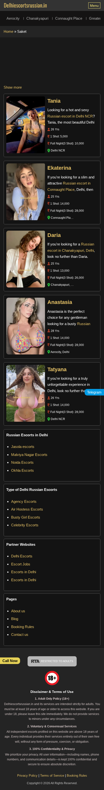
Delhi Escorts (21, 556)
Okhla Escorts (22, 470)
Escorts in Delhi (23, 572)
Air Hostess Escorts (27, 509)
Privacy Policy (27, 775)
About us (18, 611)
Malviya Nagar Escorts (29, 455)
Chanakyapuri (37, 18)
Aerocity (13, 18)
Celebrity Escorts (24, 525)
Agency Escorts (24, 501)
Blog (14, 619)
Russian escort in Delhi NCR (70, 116)
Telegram (94, 392)
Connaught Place (68, 18)
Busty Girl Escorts (25, 517)
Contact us (19, 634)
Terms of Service (52, 775)
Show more (13, 87)
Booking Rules (22, 627)
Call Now (10, 661)
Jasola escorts (22, 447)
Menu (94, 6)
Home (8, 31)
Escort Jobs (20, 564)
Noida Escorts (22, 462)
